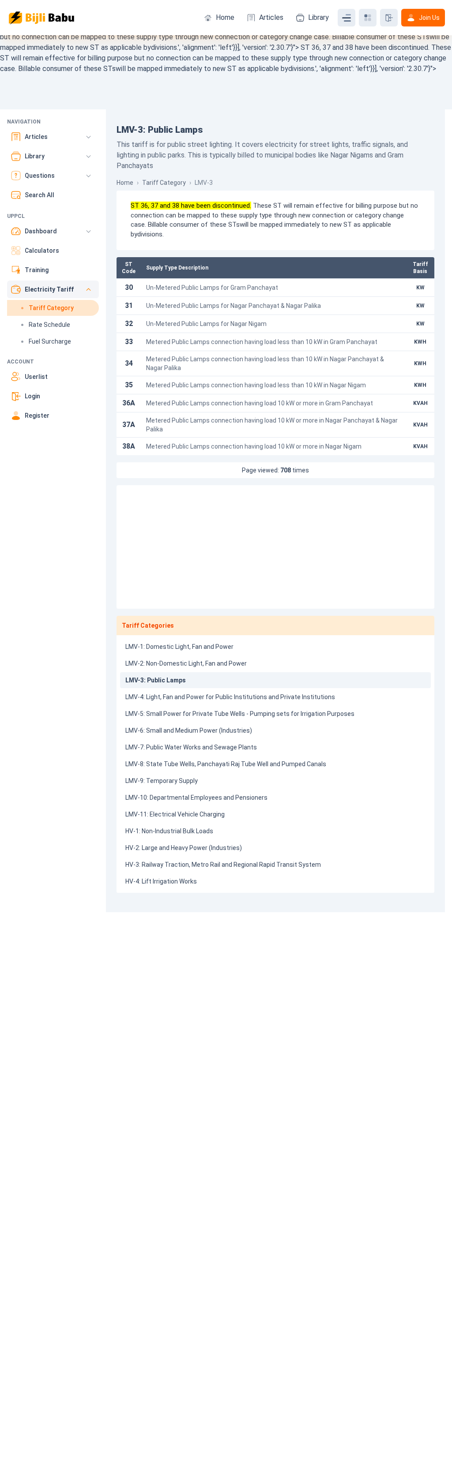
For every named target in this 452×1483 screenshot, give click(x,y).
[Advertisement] (275, 547)
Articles (271, 17)
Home (225, 17)
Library (318, 17)
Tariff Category (164, 182)
